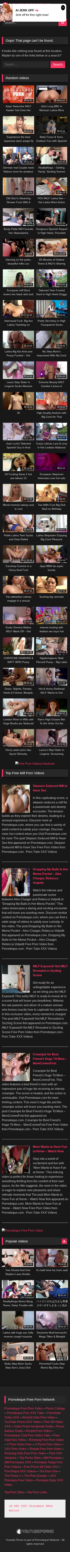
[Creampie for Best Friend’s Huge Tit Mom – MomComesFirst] (16, 1080)
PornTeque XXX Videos (20, 1471)
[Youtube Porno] (35, 1531)
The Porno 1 (12, 1475)
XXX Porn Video (15, 1448)
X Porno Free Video (48, 1444)
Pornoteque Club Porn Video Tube (27, 1435)
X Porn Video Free (19, 1444)
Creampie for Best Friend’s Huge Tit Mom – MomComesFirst (50, 1059)
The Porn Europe (35, 1475)
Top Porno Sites (30, 1457)
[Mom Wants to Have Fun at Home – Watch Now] (16, 1172)
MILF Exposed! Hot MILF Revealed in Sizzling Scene (50, 971)
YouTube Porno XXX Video (22, 1421)
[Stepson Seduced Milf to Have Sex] (16, 811)
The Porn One (48, 1471)
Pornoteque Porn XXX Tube (25, 1413)
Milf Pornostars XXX (17, 1462)
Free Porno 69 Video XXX (41, 1466)
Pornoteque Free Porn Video (23, 1408)
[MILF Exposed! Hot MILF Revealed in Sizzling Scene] (16, 992)
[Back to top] (58, 1541)
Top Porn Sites (14, 1492)
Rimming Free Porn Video (46, 1439)
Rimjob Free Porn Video (45, 1448)
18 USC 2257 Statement (26, 1506)
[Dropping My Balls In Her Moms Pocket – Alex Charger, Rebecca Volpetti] (16, 895)
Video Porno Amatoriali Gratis (33, 1426)
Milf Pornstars (53, 1457)
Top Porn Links (37, 1492)
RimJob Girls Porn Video (38, 1417)
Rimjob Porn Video (38, 1430)
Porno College (55, 1408)
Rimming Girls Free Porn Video (25, 1453)
